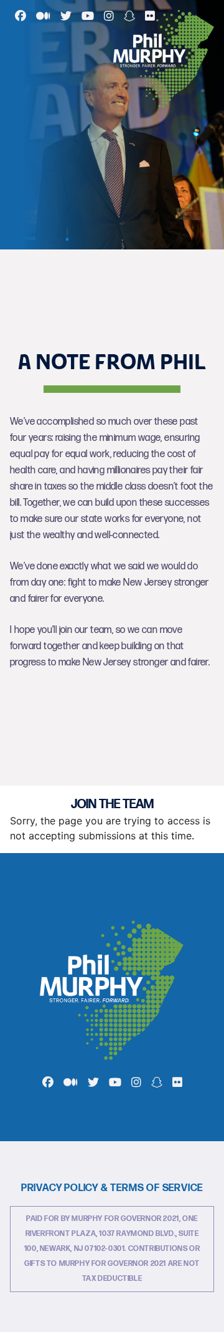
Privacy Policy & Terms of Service (112, 1188)
